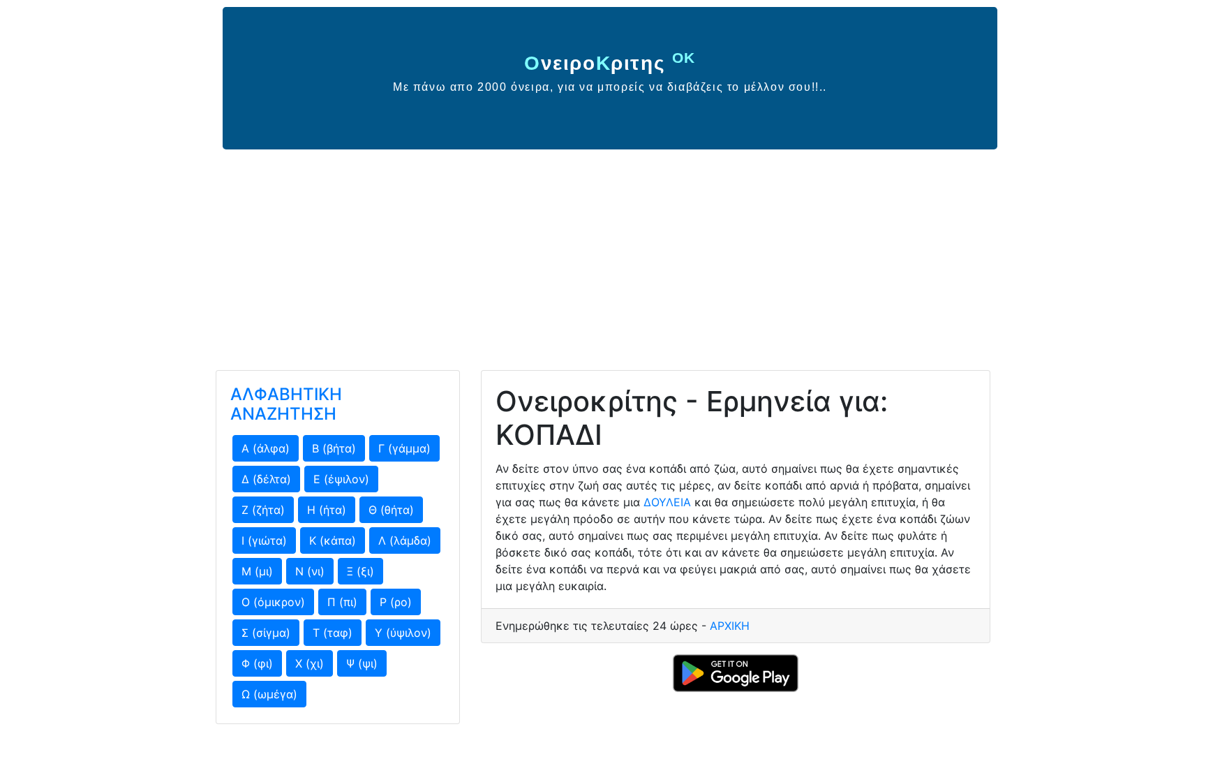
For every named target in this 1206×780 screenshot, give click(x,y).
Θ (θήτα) (391, 510)
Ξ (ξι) (360, 571)
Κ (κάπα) (332, 540)
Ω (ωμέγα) (269, 694)
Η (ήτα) (326, 510)
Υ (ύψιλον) (403, 633)
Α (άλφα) (265, 448)
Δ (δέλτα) (266, 479)
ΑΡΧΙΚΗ (730, 626)
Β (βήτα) (334, 448)
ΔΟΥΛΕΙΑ (667, 502)
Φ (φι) (257, 663)
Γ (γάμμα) (404, 448)
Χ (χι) (309, 663)
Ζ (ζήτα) (263, 510)
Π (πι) (342, 602)
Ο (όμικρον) (273, 602)
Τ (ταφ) (332, 633)
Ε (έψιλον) (341, 479)
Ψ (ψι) (362, 663)
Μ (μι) (257, 571)
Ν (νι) (310, 571)
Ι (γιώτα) (264, 540)
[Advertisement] (603, 254)
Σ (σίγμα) (265, 633)
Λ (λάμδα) (404, 540)
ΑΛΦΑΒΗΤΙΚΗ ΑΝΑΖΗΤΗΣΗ (286, 404)
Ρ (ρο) (396, 602)
